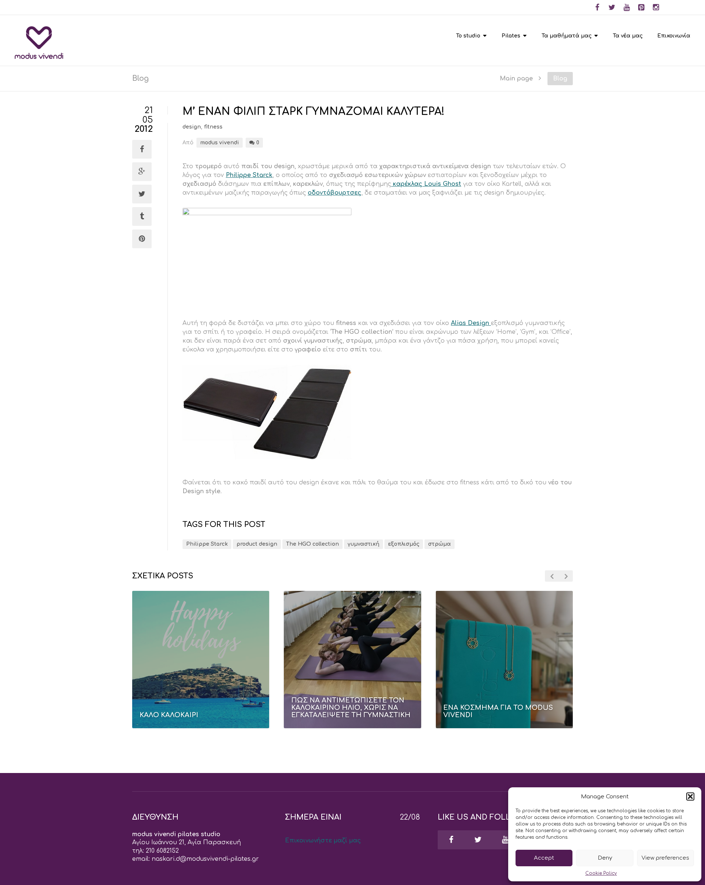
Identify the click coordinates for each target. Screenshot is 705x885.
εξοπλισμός (403, 544)
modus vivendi (219, 142)
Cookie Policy (601, 873)
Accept (544, 858)
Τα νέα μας (628, 36)
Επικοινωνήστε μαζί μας (323, 841)
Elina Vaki (487, 733)
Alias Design (471, 323)
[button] (690, 796)
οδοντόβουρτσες (334, 192)
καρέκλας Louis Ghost (426, 184)
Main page (516, 78)
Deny (605, 858)
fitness (213, 127)
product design (256, 544)
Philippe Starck (249, 175)
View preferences (665, 858)
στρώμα (439, 544)
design (191, 127)
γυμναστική (363, 544)
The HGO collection (312, 544)
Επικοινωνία (673, 36)
